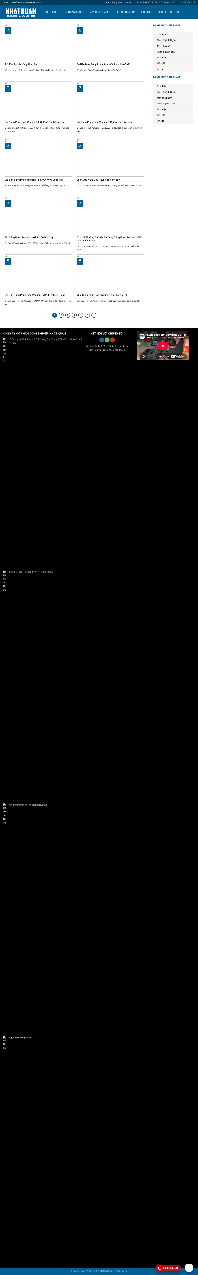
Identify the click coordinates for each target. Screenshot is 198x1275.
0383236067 (47, 572)
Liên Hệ (162, 12)
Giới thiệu (50, 12)
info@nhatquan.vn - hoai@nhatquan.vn (28, 805)
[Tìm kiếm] (193, 12)
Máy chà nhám (99, 12)
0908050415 (15, 572)
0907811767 (32, 572)
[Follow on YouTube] (112, 339)
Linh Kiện (146, 12)
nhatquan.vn (121, 1271)
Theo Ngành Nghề (72, 12)
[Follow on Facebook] (101, 339)
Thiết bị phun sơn (124, 12)
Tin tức (174, 12)
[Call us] (107, 339)
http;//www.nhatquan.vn (20, 1037)
